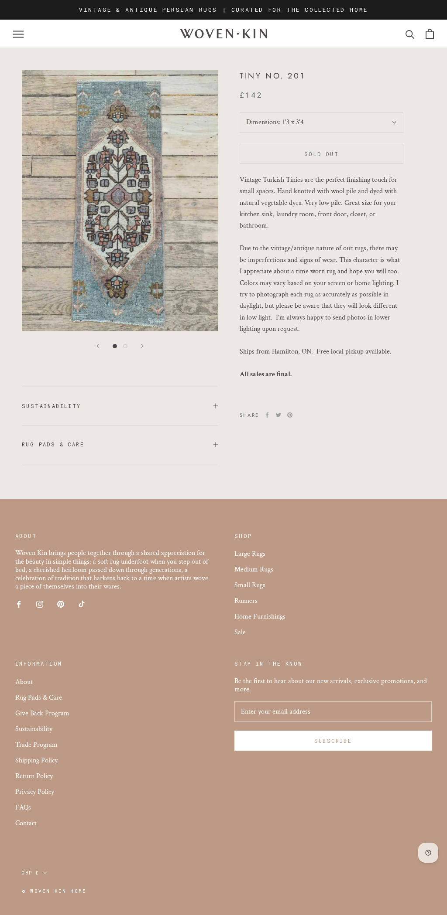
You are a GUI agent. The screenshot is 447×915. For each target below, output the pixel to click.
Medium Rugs (253, 569)
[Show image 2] (125, 346)
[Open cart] (430, 34)
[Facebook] (267, 415)
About (24, 682)
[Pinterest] (289, 415)
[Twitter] (278, 415)
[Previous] (97, 346)
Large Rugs (249, 553)
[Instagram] (39, 603)
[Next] (142, 346)
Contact (26, 823)
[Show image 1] (115, 346)
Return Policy (34, 776)
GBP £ (30, 873)
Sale (240, 632)
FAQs (23, 807)
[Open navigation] (18, 33)
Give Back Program (42, 713)
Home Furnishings (259, 616)
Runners (246, 600)
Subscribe (333, 740)
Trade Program (36, 744)
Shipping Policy (36, 760)
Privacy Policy (34, 791)
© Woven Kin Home (54, 891)
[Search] (410, 33)
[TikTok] (81, 603)
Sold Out (321, 153)
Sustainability (51, 405)
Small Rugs (249, 585)
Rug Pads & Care (53, 444)
